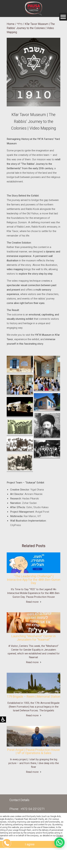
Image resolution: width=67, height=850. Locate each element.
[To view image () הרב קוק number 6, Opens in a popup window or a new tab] (47, 425)
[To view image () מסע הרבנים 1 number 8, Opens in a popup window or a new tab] (20, 444)
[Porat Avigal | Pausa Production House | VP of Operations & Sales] (33, 736)
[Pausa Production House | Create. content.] (33, 8)
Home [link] (10, 24)
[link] (4, 833)
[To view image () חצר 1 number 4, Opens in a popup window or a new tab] (47, 402)
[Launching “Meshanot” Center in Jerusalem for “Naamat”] (33, 622)
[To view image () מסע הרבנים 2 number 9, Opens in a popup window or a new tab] (47, 449)
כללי (19, 24)
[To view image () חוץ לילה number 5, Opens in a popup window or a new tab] (20, 407)
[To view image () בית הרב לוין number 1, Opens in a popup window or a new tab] (20, 364)
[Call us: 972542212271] (4, 826)
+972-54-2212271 (33, 809)
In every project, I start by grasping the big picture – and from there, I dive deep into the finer (33, 763)
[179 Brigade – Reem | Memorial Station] (33, 683)
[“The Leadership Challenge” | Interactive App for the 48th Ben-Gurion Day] (33, 562)
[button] (59, 842)
